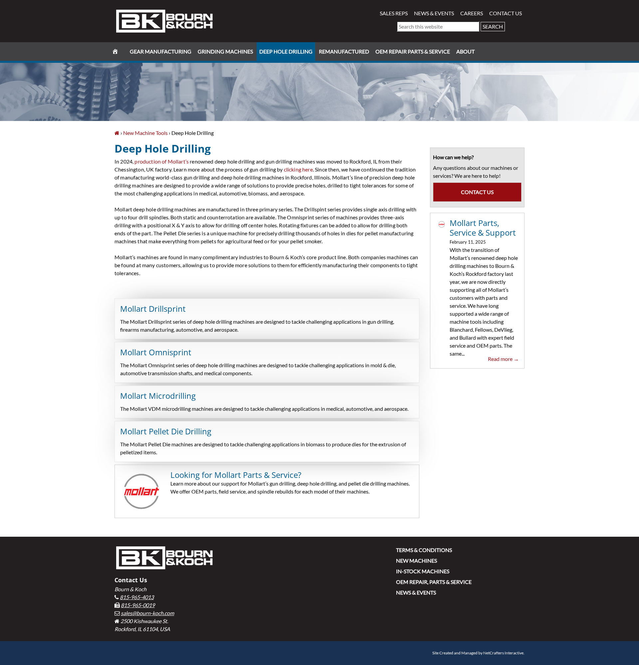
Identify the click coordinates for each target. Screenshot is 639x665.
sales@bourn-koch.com (147, 613)
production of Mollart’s (161, 161)
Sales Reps (394, 13)
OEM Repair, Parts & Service (434, 582)
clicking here (298, 169)
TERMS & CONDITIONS (424, 550)
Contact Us (505, 13)
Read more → (503, 359)
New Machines (416, 560)
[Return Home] (164, 20)
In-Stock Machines (422, 571)
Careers (471, 13)
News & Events (434, 13)
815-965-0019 (138, 605)
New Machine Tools (145, 133)
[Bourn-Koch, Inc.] (116, 133)
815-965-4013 (137, 597)
